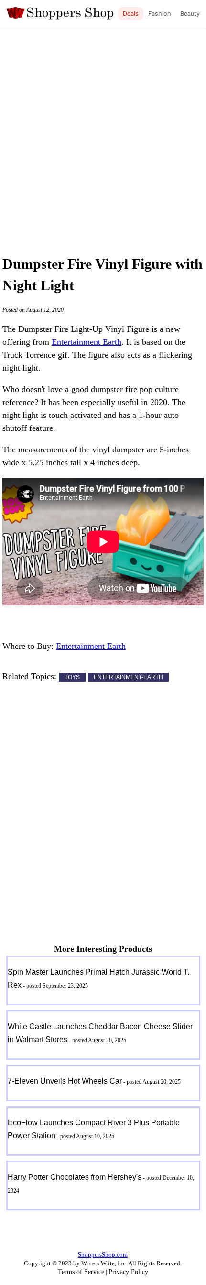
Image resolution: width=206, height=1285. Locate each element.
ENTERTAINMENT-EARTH (128, 677)
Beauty (190, 13)
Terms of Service (81, 1271)
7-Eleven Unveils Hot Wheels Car (65, 1081)
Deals (131, 13)
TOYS (72, 677)
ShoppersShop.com (103, 1254)
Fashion (159, 13)
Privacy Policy (128, 1271)
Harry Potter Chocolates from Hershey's (74, 1177)
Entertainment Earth (86, 342)
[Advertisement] (103, 139)
